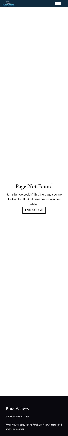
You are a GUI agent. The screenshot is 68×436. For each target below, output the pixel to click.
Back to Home (34, 210)
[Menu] (56, 3)
